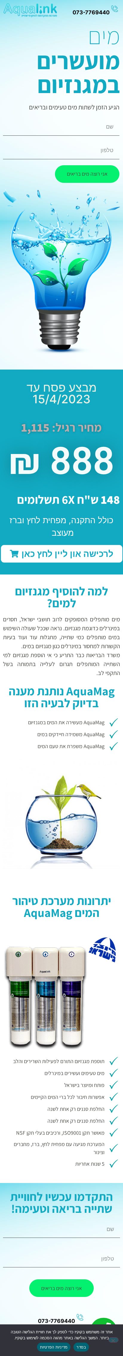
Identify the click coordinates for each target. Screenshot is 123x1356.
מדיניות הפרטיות (54, 1347)
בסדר (81, 1347)
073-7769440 (56, 1321)
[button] (61, 554)
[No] (113, 1340)
